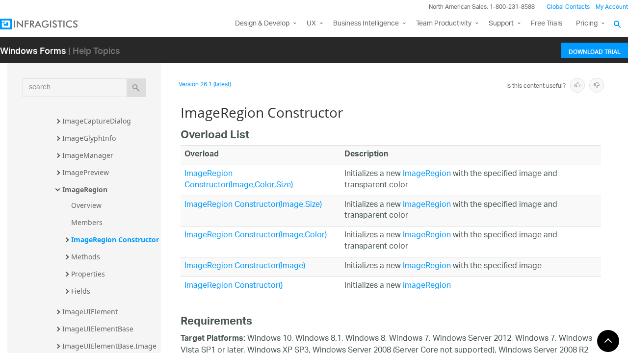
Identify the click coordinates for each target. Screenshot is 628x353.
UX (311, 23)
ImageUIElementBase (97, 328)
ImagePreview (85, 172)
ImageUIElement (90, 311)
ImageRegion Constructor (115, 239)
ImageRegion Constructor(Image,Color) (255, 235)
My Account (612, 7)
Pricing (587, 23)
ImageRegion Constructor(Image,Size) (253, 205)
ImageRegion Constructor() (233, 286)
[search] (136, 87)
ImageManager (87, 155)
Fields (80, 291)
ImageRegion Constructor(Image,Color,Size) (238, 180)
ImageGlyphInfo (89, 138)
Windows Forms (33, 50)
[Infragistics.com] (49, 24)
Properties (88, 273)
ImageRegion (84, 189)
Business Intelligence (366, 23)
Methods (85, 256)
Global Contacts (568, 7)
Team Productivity (443, 23)
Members (87, 222)
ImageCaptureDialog (96, 121)
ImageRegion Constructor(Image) (244, 266)
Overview (86, 205)
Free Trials (546, 23)
